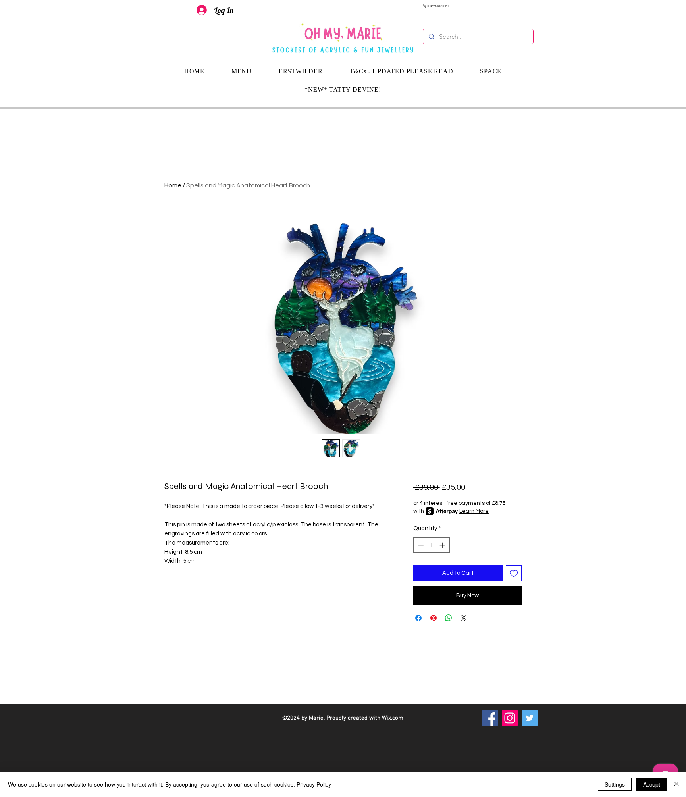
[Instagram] (510, 718)
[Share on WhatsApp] (448, 618)
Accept (651, 784)
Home (172, 185)
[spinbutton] (431, 545)
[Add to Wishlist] (514, 573)
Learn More (474, 511)
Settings (615, 784)
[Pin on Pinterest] (433, 618)
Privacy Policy (314, 784)
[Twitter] (530, 718)
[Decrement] (419, 545)
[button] (478, 6)
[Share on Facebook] (418, 618)
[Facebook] (490, 718)
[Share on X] (463, 618)
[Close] (676, 784)
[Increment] (443, 545)
